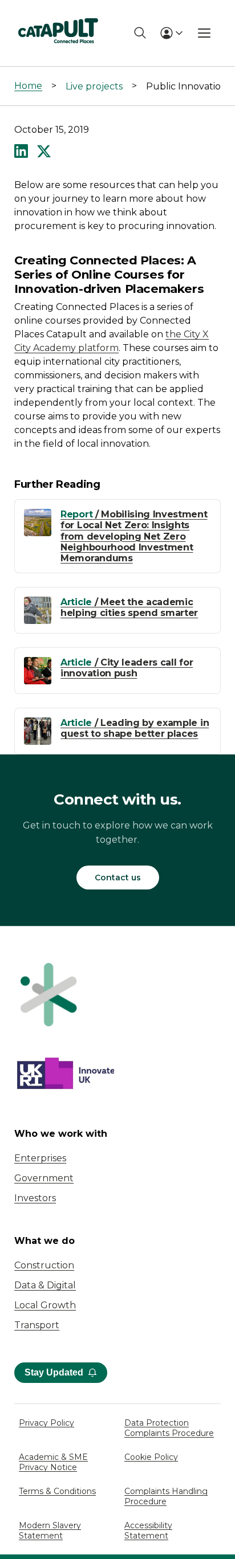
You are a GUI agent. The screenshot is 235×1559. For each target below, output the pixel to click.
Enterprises (40, 1158)
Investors (35, 1198)
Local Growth (45, 1305)
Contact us (118, 877)
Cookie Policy (151, 1457)
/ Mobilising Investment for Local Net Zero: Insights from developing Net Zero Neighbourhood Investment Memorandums (133, 536)
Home (28, 85)
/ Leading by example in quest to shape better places (134, 728)
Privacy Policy (46, 1423)
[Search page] (140, 32)
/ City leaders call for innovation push (126, 668)
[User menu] (171, 33)
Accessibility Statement (148, 1530)
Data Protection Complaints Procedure (169, 1428)
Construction (44, 1265)
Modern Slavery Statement (50, 1530)
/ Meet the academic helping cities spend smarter (129, 607)
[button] (21, 152)
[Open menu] (204, 33)
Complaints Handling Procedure (166, 1496)
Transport (36, 1325)
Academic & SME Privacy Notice (53, 1462)
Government (44, 1178)
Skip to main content (56, 14)
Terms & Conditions (57, 1491)
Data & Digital (45, 1285)
